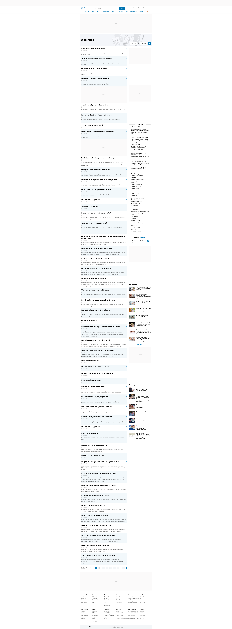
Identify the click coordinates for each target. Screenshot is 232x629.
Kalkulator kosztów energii (136, 186)
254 (103, 567)
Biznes (97, 11)
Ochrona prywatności (90, 626)
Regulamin (115, 626)
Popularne (134, 126)
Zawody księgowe (84, 602)
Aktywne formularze (138, 198)
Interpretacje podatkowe (136, 231)
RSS (126, 626)
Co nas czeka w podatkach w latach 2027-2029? (140, 133)
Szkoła (93, 612)
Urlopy (93, 601)
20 (140, 240)
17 (132, 240)
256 (111, 568)
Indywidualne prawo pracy (97, 596)
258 (118, 567)
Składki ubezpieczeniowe (132, 614)
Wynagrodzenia (95, 598)
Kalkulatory (136, 174)
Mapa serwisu (144, 626)
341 (123, 567)
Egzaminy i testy (95, 615)
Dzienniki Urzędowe (108, 614)
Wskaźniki (135, 209)
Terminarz (136, 237)
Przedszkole (94, 611)
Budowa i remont (143, 601)
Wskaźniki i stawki (132, 609)
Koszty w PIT (134, 218)
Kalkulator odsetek (119, 615)
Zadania (82, 614)
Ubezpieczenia (95, 599)
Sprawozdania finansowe (132, 602)
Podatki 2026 (133, 284)
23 (148, 240)
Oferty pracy (142, 619)
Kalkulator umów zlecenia (136, 182)
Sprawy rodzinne (107, 596)
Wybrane (146, 126)
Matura (93, 618)
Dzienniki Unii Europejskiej (109, 615)
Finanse (141, 599)
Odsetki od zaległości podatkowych (138, 191)
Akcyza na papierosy (135, 227)
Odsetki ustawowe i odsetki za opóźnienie (140, 211)
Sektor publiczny (105, 11)
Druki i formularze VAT (136, 205)
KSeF (147, 11)
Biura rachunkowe (132, 594)
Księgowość (86, 11)
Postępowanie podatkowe (136, 201)
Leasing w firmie (119, 602)
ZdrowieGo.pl (142, 611)
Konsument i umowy (108, 599)
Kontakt (131, 626)
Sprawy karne (106, 598)
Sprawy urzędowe (107, 601)
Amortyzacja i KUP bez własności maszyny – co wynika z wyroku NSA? (140, 164)
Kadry (93, 11)
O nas (82, 626)
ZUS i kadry (83, 601)
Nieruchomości (133, 11)
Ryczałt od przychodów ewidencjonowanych (136, 221)
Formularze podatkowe (136, 207)
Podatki (82, 596)
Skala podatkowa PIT (135, 216)
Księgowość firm (84, 594)
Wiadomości (142, 596)
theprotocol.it (142, 618)
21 (142, 240)
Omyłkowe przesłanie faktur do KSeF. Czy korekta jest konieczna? (140, 157)
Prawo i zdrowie (107, 605)
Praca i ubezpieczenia (120, 599)
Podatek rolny (134, 225)
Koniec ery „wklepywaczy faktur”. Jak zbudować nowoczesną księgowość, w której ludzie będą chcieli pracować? (140, 130)
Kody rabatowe (142, 614)
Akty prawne (107, 609)
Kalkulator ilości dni (135, 193)
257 (114, 567)
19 (137, 240)
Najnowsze (140, 126)
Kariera (121, 626)
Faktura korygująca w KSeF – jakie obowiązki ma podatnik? (138, 154)
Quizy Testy (133, 229)
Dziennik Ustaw (107, 611)
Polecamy (132, 385)
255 (107, 567)
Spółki (117, 598)
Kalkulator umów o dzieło (136, 184)
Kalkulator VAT (134, 190)
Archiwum (141, 612)
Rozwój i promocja (84, 615)
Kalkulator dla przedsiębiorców (137, 179)
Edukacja (141, 11)
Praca (105, 602)
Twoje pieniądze (119, 11)
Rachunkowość (134, 199)
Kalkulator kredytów (135, 188)
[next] (126, 568)
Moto (127, 11)
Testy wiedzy (94, 621)
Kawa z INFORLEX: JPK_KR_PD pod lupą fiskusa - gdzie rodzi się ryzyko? (140, 167)
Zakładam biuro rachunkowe (133, 596)
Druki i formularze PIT (135, 203)
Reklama (137, 626)
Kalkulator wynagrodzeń (136, 181)
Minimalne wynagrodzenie (133, 612)
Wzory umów (142, 615)
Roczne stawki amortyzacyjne (137, 223)
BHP (93, 602)
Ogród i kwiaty (142, 602)
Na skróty (142, 609)
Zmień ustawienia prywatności (104, 626)
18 (134, 240)
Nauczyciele (94, 614)
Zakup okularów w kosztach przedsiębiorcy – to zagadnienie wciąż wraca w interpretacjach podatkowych (140, 143)
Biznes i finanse (119, 596)
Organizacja (83, 611)
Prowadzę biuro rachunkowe (133, 598)
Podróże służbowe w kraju (133, 611)
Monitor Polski (107, 612)
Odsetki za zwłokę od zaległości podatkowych (138, 214)
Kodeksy (105, 618)
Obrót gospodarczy (84, 599)
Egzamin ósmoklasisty (96, 619)
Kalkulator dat (134, 195)
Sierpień (142, 237)
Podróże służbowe (131, 615)
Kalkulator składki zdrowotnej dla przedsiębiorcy (138, 176)
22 (145, 240)
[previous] (96, 568)
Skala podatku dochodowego (133, 618)
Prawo (112, 11)
